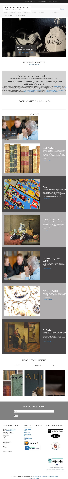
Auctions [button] (6, 12)
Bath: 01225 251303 (41, 1)
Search (62, 9)
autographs (53, 90)
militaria (39, 90)
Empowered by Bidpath (53, 476)
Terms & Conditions (37, 476)
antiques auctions (9, 88)
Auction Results (27, 429)
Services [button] (19, 12)
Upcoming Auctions (28, 427)
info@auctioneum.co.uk (54, 1)
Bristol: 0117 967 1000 (29, 1)
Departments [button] (27, 12)
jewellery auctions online (59, 293)
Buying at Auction (28, 435)
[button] (47, 12)
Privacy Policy (27, 432)
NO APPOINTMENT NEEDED (25, 52)
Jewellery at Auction (48, 299)
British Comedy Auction (29, 91)
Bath (60, 221)
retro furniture (26, 90)
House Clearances (47, 230)
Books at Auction (47, 160)
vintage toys (48, 90)
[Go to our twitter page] (63, 1)
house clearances (54, 221)
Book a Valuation (47, 268)
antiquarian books (33, 90)
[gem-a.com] (55, 446)
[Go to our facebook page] (60, 1)
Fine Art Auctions (47, 341)
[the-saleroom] (55, 454)
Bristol (62, 221)
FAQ (25, 439)
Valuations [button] (12, 12)
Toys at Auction (47, 198)
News (25, 430)
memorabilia (60, 90)
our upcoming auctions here (52, 91)
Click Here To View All (34, 64)
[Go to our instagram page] (64, 1)
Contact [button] (34, 12)
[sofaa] (55, 437)
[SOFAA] (55, 431)
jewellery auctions (57, 86)
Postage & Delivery (28, 438)
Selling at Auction (27, 434)
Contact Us (26, 437)
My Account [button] (41, 12)
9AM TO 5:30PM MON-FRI (9, 135)
